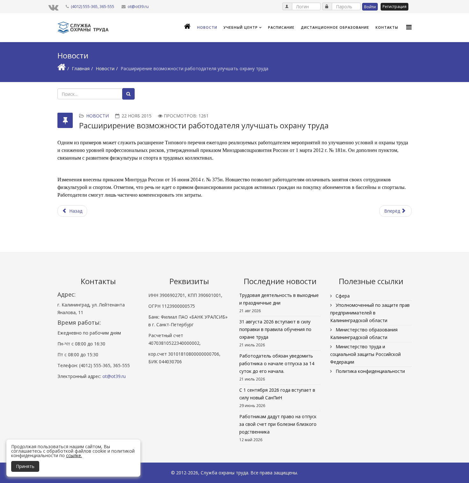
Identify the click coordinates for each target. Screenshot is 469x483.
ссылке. (74, 455)
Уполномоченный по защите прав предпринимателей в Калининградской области (370, 312)
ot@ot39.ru (138, 6)
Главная (81, 68)
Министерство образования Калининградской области (364, 333)
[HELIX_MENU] (409, 27)
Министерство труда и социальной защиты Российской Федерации (365, 354)
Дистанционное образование (335, 27)
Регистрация (394, 6)
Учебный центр (241, 27)
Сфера (342, 296)
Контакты (387, 27)
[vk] (53, 7)
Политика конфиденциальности (369, 371)
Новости (207, 27)
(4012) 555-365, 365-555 (92, 6)
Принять (25, 466)
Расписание (281, 27)
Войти (370, 7)
